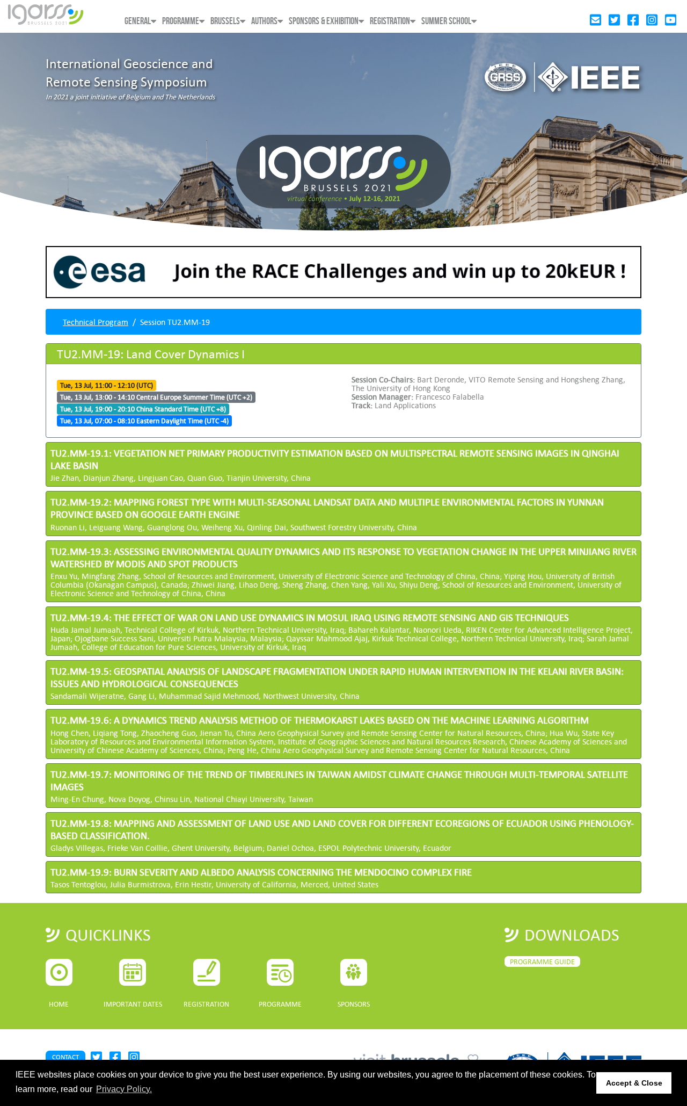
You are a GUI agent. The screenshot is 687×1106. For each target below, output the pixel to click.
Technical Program (95, 322)
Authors (264, 21)
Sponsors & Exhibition (324, 21)
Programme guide (542, 961)
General (138, 21)
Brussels (225, 21)
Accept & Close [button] (634, 1083)
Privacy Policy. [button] (124, 1089)
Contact (65, 1057)
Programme (180, 21)
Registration (390, 21)
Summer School (446, 21)
